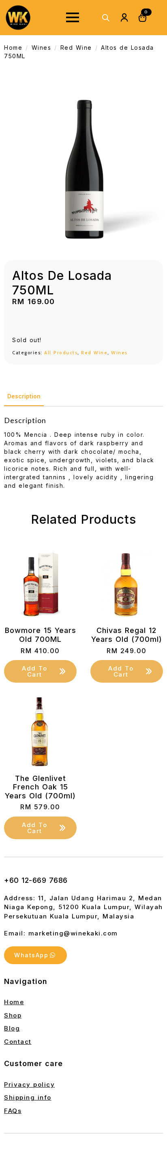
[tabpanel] (83, 453)
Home (13, 47)
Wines (41, 47)
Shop (12, 1015)
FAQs (12, 1111)
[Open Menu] (72, 17)
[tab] (24, 396)
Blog (12, 1028)
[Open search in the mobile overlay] (106, 17)
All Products (60, 352)
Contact (18, 1041)
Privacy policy (29, 1084)
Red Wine (76, 47)
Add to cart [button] (34, 671)
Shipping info (27, 1097)
